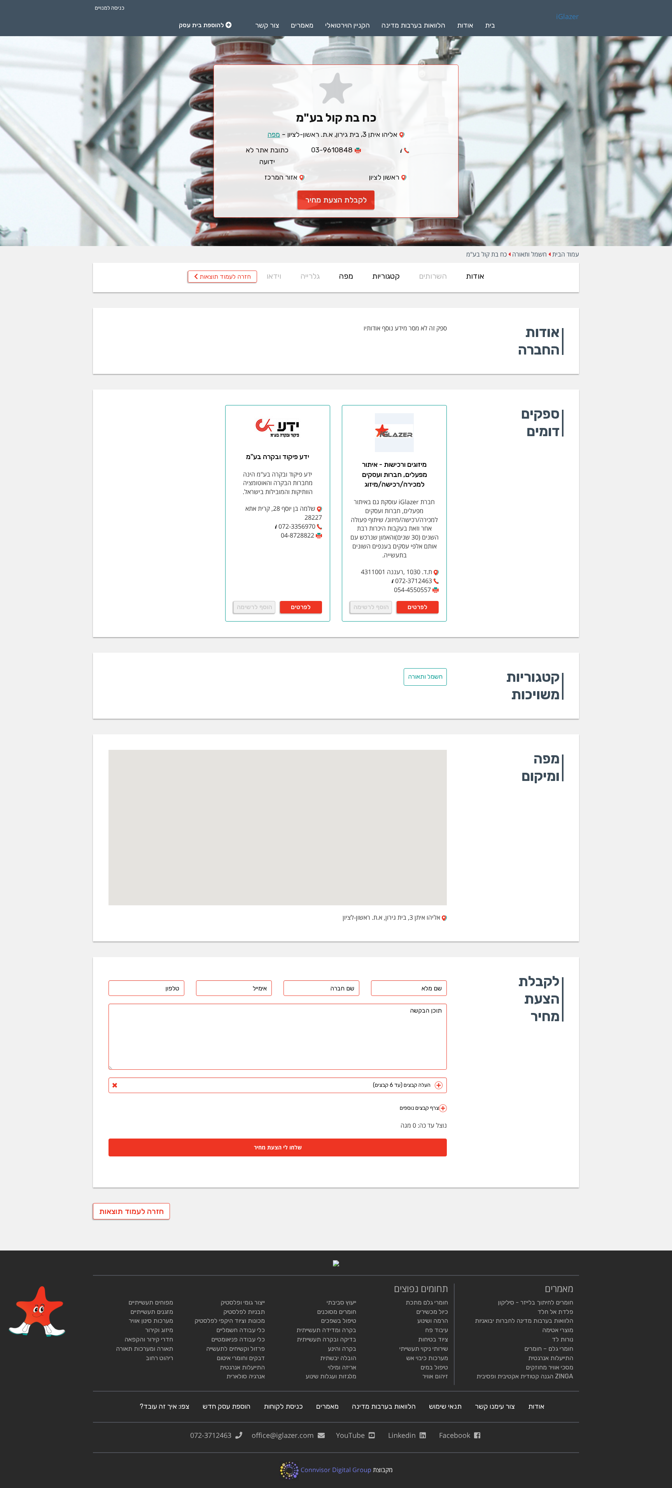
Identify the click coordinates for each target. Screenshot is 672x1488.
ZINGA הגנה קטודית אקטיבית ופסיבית (524, 1376)
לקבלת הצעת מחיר (336, 199)
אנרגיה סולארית (245, 1376)
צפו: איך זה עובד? (164, 1406)
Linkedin (404, 1435)
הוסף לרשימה (371, 607)
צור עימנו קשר (495, 1406)
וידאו (273, 276)
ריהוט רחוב (159, 1358)
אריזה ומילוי (342, 1367)
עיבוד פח (436, 1330)
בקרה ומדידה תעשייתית (326, 1330)
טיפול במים (434, 1367)
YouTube (352, 1435)
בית (490, 25)
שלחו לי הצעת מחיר (278, 1147)
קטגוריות (386, 276)
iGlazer (567, 16)
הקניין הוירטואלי (347, 25)
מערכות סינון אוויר (151, 1320)
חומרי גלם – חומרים (548, 1348)
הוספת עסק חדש (226, 1406)
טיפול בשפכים (338, 1320)
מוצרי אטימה (557, 1330)
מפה (274, 134)
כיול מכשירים (432, 1311)
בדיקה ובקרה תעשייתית (326, 1339)
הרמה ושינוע (432, 1320)
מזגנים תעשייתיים (151, 1311)
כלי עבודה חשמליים (240, 1330)
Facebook (456, 1435)
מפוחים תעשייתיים (150, 1302)
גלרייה (310, 276)
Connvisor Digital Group (335, 1469)
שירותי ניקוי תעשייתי (423, 1348)
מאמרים (302, 25)
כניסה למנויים (109, 8)
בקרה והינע (342, 1348)
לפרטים (417, 607)
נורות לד (562, 1339)
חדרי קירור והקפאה (148, 1339)
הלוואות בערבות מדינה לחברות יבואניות (524, 1320)
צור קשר (267, 25)
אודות (465, 25)
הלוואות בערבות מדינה (413, 25)
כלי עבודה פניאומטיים (238, 1339)
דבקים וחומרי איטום (241, 1358)
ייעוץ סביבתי (341, 1302)
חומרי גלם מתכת (427, 1302)
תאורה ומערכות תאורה (144, 1348)
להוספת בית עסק (202, 25)
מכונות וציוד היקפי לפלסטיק (229, 1320)
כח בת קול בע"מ (486, 254)
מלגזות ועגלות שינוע (331, 1376)
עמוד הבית (565, 254)
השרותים (433, 276)
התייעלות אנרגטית (550, 1358)
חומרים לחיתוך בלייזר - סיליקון (535, 1302)
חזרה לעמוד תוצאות (224, 276)
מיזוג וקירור (159, 1330)
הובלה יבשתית (338, 1358)
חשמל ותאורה (529, 254)
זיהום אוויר (435, 1376)
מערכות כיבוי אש (427, 1358)
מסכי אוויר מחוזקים (549, 1367)
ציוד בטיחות (433, 1339)
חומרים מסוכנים (336, 1311)
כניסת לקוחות (283, 1406)
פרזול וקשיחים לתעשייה (235, 1348)
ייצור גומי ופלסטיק (242, 1302)
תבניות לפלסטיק (244, 1311)
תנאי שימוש (445, 1406)
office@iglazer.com (285, 1435)
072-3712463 (212, 1435)
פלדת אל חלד (555, 1311)
